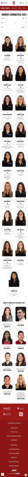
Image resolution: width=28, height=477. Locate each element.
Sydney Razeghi (20, 171)
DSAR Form (14, 457)
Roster (20, 8)
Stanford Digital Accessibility (14, 436)
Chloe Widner (21, 260)
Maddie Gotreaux (21, 398)
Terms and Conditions (14, 453)
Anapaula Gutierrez (7, 114)
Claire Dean (20, 85)
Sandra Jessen (20, 114)
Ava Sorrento (20, 230)
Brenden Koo (21, 348)
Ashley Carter (20, 55)
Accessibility (14, 440)
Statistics (25, 8)
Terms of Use (14, 432)
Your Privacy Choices (14, 461)
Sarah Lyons (21, 371)
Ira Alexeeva (7, 55)
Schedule (14, 8)
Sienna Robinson (21, 201)
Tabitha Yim (7, 326)
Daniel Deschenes (7, 370)
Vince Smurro (21, 325)
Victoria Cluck (7, 85)
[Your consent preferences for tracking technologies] (2, 474)
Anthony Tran (7, 394)
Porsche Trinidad (7, 260)
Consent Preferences (14, 449)
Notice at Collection (14, 465)
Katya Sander (7, 230)
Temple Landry (7, 141)
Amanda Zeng (14, 291)
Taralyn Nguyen (7, 171)
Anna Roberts (7, 201)
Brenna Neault (20, 141)
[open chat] (26, 475)
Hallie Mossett (7, 348)
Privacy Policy (14, 427)
